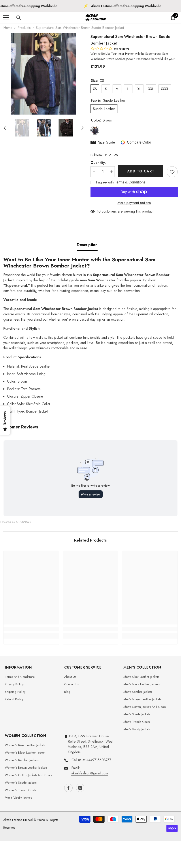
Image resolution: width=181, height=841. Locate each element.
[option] (43, 74)
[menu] (6, 17)
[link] (31, 629)
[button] (4, 128)
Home (7, 27)
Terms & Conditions (130, 182)
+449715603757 (98, 760)
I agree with (105, 182)
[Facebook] (68, 788)
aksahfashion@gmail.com (89, 773)
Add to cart (141, 171)
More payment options (134, 202)
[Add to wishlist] (172, 171)
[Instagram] (80, 788)
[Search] (18, 17)
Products (24, 27)
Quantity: (98, 162)
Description (87, 245)
